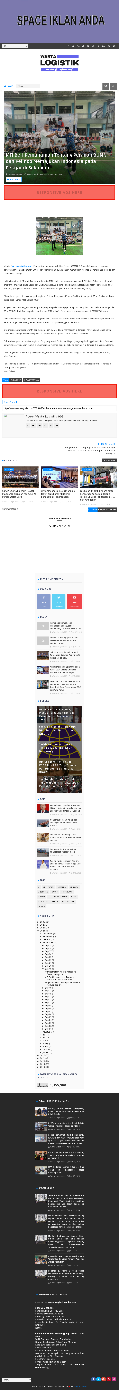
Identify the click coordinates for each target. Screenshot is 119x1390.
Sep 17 (48, 990)
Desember (48, 933)
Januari (46, 1052)
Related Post (11, 460)
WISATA (41, 906)
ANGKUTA (74, 887)
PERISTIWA (9, 469)
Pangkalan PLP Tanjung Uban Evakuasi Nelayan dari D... (63, 983)
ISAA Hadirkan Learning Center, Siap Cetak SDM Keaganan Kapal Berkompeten (66, 1170)
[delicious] (114, 46)
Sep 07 (48, 1011)
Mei (45, 1040)
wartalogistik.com (21, 266)
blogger (92, 509)
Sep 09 (48, 1005)
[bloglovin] (88, 46)
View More (110, 460)
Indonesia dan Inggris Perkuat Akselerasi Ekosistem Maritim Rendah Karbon (64, 641)
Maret (46, 1046)
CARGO (55, 892)
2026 (42, 922)
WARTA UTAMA (68, 901)
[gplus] (78, 46)
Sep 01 (48, 1028)
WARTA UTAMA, (56, 174)
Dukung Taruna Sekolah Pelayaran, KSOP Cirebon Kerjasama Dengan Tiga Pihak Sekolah (66, 1111)
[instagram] (109, 46)
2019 (42, 1064)
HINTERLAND (67, 892)
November (48, 936)
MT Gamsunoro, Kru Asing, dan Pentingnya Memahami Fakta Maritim (63, 823)
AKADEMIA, (44, 174)
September (48, 942)
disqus (101, 509)
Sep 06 (48, 1014)
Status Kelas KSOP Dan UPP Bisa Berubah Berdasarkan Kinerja (58, 730)
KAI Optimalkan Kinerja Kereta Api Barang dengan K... (60, 973)
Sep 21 (48, 963)
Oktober (47, 939)
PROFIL (55, 901)
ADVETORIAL (48, 887)
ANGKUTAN (86, 469)
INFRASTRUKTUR (60, 897)
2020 (42, 1061)
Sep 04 (48, 1020)
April (45, 1043)
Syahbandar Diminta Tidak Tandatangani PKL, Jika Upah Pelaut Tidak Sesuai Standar (58, 783)
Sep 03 (48, 1023)
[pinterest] (83, 46)
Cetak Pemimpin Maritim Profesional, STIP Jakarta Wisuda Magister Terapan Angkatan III (66, 1155)
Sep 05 (48, 1017)
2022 (42, 1055)
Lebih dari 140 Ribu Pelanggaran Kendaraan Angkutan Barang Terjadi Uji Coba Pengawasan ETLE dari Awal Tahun (97, 495)
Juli (44, 1034)
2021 (42, 1058)
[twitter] (73, 46)
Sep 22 (48, 960)
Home (10, 86)
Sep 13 (48, 996)
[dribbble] (93, 46)
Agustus (47, 1031)
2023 (42, 930)
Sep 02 (48, 1026)
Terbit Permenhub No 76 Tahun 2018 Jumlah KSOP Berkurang (55, 748)
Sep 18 (48, 987)
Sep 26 (48, 954)
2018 (42, 1067)
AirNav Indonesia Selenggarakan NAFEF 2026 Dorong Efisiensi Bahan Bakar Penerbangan (58, 494)
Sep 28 (48, 948)
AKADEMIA (62, 887)
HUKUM (41, 897)
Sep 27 (48, 951)
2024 (42, 927)
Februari (47, 1049)
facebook (111, 509)
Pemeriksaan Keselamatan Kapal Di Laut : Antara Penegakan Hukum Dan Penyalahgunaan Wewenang (65, 808)
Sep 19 (48, 968)
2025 (42, 924)
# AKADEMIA (16, 380)
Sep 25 (48, 957)
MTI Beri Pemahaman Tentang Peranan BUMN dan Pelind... (59, 978)
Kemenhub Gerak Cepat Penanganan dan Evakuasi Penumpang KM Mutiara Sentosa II (65, 626)
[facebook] (68, 46)
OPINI (74, 897)
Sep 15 (48, 993)
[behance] (103, 46)
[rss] (98, 46)
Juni (45, 1037)
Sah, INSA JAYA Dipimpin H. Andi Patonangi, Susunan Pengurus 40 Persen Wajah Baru (19, 494)
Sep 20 (48, 965)
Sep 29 (48, 945)
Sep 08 (48, 1008)
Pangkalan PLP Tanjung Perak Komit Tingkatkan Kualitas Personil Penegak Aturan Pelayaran (66, 1259)
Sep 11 (48, 1002)
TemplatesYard (80, 1387)
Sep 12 (48, 999)
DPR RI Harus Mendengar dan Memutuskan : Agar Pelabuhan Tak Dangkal (65, 837)
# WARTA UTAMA (31, 380)
